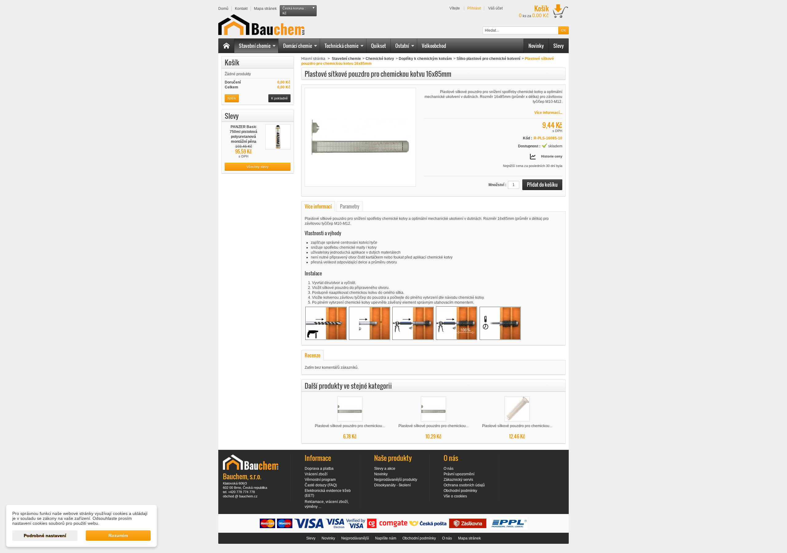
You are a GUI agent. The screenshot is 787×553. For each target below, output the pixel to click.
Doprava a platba (319, 468)
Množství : (497, 185)
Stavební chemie (255, 45)
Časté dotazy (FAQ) (321, 485)
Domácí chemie (297, 45)
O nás (448, 468)
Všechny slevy (258, 167)
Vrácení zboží (316, 474)
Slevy (558, 45)
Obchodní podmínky (460, 491)
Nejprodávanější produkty (395, 479)
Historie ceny (551, 156)
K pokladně (279, 98)
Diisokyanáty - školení (392, 485)
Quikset (378, 45)
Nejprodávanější (355, 538)
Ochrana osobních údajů (464, 485)
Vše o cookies (455, 496)
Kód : (527, 138)
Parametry (349, 206)
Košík (232, 62)
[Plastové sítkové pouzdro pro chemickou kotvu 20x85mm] (517, 409)
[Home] (226, 46)
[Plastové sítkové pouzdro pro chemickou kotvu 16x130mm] (433, 409)
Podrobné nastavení (45, 535)
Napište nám (385, 538)
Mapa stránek (469, 538)
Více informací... (548, 113)
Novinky (536, 45)
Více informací (318, 206)
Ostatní (402, 45)
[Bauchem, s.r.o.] (261, 24)
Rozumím (118, 535)
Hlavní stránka (313, 58)
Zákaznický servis (458, 479)
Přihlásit (474, 8)
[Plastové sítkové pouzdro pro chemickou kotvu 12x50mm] (350, 409)
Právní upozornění (459, 474)
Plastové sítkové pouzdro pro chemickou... (350, 426)
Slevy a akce (384, 468)
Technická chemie (341, 45)
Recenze (312, 355)
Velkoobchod (434, 45)
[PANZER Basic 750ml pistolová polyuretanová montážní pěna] (278, 137)
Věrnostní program (320, 479)
